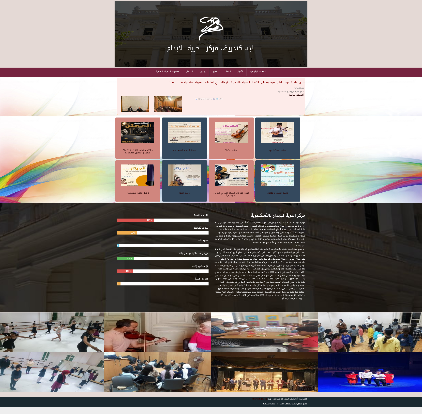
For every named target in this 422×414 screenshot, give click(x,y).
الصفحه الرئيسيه (258, 71)
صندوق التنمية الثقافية (167, 71)
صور (215, 71)
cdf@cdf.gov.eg (258, 399)
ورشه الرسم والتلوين (277, 193)
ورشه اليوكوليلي (277, 150)
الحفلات (227, 71)
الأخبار (240, 71)
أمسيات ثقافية (296, 95)
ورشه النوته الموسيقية (184, 150)
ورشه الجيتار (185, 193)
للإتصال (189, 71)
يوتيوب (202, 71)
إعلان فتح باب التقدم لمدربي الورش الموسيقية (231, 194)
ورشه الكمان (231, 150)
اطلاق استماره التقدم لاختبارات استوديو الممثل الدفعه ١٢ (137, 151)
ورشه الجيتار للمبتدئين (138, 193)
